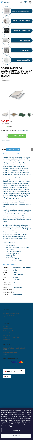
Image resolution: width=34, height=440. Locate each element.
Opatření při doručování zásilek (14, 348)
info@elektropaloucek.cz (12, 313)
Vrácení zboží (6, 335)
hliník (15, 280)
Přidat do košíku (18, 135)
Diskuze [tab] (17, 149)
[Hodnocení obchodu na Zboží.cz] (7, 376)
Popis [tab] (4, 149)
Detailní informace (5, 140)
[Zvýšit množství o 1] (7, 135)
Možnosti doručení (23, 130)
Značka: (5, 80)
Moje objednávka (7, 339)
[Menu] (30, 2)
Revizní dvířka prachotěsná (22, 268)
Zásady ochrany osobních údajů (11, 337)
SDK (18, 280)
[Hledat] (21, 2)
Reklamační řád (7, 333)
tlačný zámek (17, 295)
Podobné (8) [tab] (10, 149)
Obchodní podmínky (8, 331)
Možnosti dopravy (8, 328)
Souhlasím (16, 436)
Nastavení (16, 430)
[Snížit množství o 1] (7, 137)
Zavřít (10, 145)
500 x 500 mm (17, 287)
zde (11, 426)
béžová (15, 277)
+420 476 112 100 (10, 316)
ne (13, 285)
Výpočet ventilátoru (10, 353)
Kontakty (5, 326)
